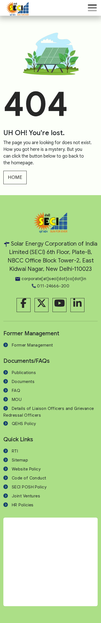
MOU (17, 399)
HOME (15, 177)
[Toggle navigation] (92, 8)
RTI (15, 451)
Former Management (32, 345)
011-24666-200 (52, 286)
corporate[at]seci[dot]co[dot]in (53, 278)
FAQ (16, 390)
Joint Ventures (26, 496)
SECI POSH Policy (29, 487)
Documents (23, 381)
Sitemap (20, 460)
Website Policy (26, 469)
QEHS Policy (24, 423)
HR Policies (23, 504)
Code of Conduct (29, 478)
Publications (24, 372)
